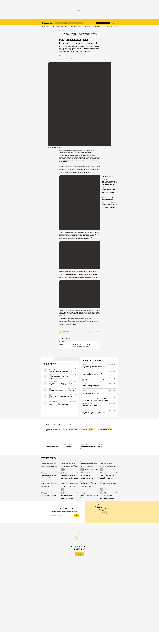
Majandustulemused (85, 472)
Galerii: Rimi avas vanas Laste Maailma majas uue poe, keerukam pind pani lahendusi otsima (69, 477)
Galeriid (71, 26)
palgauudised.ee (94, 19)
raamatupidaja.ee (87, 19)
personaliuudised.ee (62, 19)
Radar (98, 26)
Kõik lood (48, 26)
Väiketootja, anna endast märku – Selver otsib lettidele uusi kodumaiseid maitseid (109, 206)
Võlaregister (87, 26)
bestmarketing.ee (53, 19)
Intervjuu (51, 368)
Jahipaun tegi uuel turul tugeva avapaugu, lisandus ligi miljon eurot (86, 477)
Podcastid (57, 26)
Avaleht (43, 26)
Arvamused (85, 364)
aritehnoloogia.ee (102, 19)
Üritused (67, 26)
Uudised (51, 388)
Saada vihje (93, 26)
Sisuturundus (77, 26)
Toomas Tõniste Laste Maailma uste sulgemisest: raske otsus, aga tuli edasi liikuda (108, 477)
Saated (101, 472)
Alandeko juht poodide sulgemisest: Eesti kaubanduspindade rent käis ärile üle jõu (110, 191)
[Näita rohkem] (115, 20)
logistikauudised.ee (70, 19)
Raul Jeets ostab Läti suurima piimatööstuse (62, 390)
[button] (60, 515)
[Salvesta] (76, 368)
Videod (62, 26)
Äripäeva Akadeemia (67, 444)
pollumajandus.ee (109, 19)
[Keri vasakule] (71, 345)
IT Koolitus (100, 444)
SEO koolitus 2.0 (102, 446)
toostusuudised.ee (78, 19)
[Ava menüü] (47, 20)
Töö (82, 26)
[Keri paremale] (99, 345)
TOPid (52, 26)
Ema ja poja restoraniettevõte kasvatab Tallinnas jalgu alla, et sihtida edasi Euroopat (109, 183)
